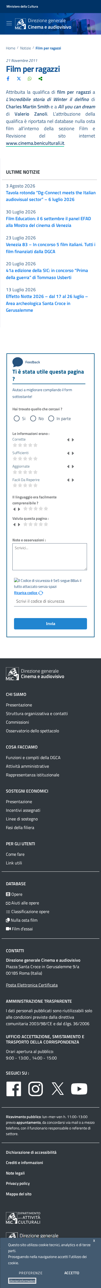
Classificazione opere (29, 911)
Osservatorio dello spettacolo (32, 730)
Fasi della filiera (20, 827)
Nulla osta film (23, 920)
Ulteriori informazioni (22, 1281)
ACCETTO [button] (71, 1273)
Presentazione (19, 705)
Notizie (25, 48)
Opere (16, 894)
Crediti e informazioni (24, 1162)
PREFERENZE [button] (31, 1273)
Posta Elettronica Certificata (32, 985)
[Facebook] (8, 78)
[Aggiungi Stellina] (73, 439)
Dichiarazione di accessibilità (31, 1152)
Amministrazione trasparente (39, 1001)
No (41, 418)
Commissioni (17, 722)
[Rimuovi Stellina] (68, 439)
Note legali (15, 1173)
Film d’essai (22, 928)
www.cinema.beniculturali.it (35, 143)
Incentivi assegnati (23, 810)
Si (24, 418)
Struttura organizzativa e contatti (37, 713)
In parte (64, 418)
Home (10, 48)
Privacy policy (18, 1183)
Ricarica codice (26, 593)
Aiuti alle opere (24, 903)
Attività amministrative (27, 766)
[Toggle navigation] (9, 23)
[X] (19, 78)
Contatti (15, 950)
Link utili (14, 863)
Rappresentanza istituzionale (32, 775)
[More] (40, 78)
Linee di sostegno (22, 819)
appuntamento (28, 1122)
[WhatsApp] (29, 78)
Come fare (15, 854)
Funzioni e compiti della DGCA (33, 757)
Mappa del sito (19, 1194)
